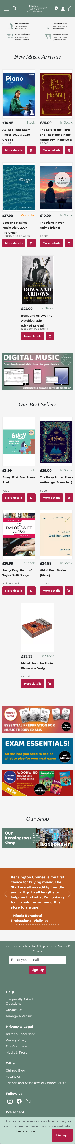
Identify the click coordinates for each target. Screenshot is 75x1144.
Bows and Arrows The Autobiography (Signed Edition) (36, 320)
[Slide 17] (53, 924)
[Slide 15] (49, 924)
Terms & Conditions (20, 1034)
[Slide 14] (46, 924)
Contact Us (14, 1010)
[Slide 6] (28, 924)
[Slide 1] (17, 924)
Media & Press (16, 1052)
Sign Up (37, 970)
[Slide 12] (42, 924)
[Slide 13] (44, 924)
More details (14, 150)
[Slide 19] (58, 924)
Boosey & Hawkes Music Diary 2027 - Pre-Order (15, 227)
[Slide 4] (23, 924)
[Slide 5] (26, 924)
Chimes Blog (15, 1070)
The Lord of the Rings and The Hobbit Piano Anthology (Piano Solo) (56, 134)
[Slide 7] (30, 924)
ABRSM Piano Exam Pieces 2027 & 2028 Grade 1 (16, 134)
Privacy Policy (16, 1040)
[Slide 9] (35, 924)
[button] (70, 8)
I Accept (62, 1135)
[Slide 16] (51, 924)
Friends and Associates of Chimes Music (36, 1083)
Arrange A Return (19, 1016)
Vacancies (13, 1076)
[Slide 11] (39, 924)
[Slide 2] (19, 924)
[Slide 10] (37, 924)
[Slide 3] (21, 924)
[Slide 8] (33, 924)
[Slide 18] (55, 924)
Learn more (25, 1131)
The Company (16, 1046)
